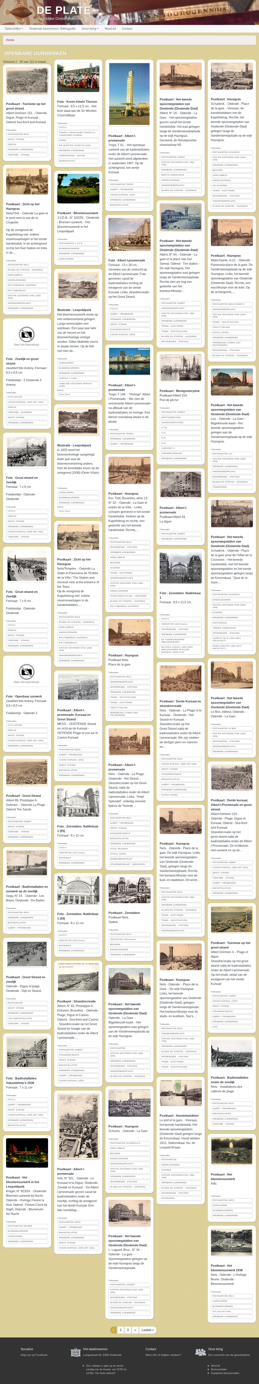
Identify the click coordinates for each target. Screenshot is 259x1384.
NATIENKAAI (65, 858)
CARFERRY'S (168, 448)
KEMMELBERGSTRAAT (121, 859)
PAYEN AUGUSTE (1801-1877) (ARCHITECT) (227, 647)
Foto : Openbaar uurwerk (24, 696)
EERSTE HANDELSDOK (172, 175)
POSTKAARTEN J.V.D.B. (71, 243)
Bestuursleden (219, 1369)
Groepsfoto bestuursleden (225, 1373)
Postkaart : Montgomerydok (180, 391)
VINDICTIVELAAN (119, 708)
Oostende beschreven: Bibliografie (52, 28)
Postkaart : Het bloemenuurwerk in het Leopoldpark (22, 1182)
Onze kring (89, 28)
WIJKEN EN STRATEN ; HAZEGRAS (25, 270)
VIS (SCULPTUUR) (222, 1311)
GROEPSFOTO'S (67, 161)
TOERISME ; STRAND (18, 155)
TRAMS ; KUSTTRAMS (121, 573)
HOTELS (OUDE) (118, 854)
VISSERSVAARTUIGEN (172, 423)
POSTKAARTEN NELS (18, 134)
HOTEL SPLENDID (119, 849)
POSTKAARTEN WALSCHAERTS (228, 304)
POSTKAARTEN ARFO (70, 1222)
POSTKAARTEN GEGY (18, 913)
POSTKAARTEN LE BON (224, 728)
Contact (127, 28)
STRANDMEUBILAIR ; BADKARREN (127, 864)
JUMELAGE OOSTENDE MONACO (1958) (75, 385)
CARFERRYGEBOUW (171, 453)
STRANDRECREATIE (69, 1055)
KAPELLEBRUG (15, 275)
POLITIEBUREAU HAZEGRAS (22, 285)
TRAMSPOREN (220, 487)
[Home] (20, 12)
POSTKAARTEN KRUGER (20, 1226)
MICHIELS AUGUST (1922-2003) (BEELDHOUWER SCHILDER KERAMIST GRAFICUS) (177, 649)
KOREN (62, 140)
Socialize (27, 1349)
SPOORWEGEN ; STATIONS (123, 547)
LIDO (215, 1027)
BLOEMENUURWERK (18, 1231)
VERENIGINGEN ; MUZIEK (72, 156)
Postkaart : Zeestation (124, 912)
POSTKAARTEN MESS (70, 750)
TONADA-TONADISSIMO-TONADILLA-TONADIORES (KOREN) (77, 134)
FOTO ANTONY (15, 397)
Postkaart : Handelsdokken (179, 1115)
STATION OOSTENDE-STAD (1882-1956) (25, 297)
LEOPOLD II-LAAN (68, 378)
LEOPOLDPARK (15, 1236)
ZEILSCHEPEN (220, 186)
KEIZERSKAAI (168, 1198)
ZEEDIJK (12, 144)
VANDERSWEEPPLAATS (19, 303)
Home (10, 40)
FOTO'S (11, 511)
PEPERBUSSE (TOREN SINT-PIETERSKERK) (124, 714)
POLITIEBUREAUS (17, 291)
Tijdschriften (13, 28)
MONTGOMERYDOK (171, 417)
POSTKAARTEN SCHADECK (226, 152)
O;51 (163, 438)
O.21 (163, 433)
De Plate (64, 10)
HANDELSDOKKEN (17, 280)
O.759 (164, 428)
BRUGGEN (115, 563)
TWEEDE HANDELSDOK (224, 628)
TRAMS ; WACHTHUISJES (123, 697)
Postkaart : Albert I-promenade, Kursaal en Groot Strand (74, 715)
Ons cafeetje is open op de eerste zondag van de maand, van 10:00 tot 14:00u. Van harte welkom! (106, 1369)
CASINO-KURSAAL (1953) (71, 760)
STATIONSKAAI (220, 623)
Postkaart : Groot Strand (23, 795)
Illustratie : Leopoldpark (74, 310)
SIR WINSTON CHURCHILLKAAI (75, 145)
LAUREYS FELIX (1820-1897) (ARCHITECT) (227, 639)
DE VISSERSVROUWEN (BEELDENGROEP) (172, 641)
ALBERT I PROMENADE (19, 1105)
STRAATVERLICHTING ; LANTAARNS (128, 596)
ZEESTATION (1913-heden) (72, 853)
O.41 (163, 443)
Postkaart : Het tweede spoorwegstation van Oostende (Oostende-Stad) (127, 1009)
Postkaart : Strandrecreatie (76, 1001)
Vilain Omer (64, 394)
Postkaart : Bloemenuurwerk (77, 213)
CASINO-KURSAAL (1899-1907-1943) (25, 402)
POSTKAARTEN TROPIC (122, 184)
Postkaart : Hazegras (123, 493)
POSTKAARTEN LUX (222, 454)
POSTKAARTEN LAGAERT (123, 1285)
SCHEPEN (115, 568)
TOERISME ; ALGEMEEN (20, 412)
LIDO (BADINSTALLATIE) (20, 1018)
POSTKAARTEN (15, 1003)
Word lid (110, 28)
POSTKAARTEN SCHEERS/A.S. (125, 1143)
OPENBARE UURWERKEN (20, 150)
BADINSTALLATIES (17, 923)
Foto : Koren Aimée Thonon (77, 101)
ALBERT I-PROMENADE (19, 928)
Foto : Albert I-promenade (126, 260)
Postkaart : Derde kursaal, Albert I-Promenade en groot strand (231, 805)
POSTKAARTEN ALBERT (20, 822)
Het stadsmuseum (95, 1349)
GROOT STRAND (16, 139)
